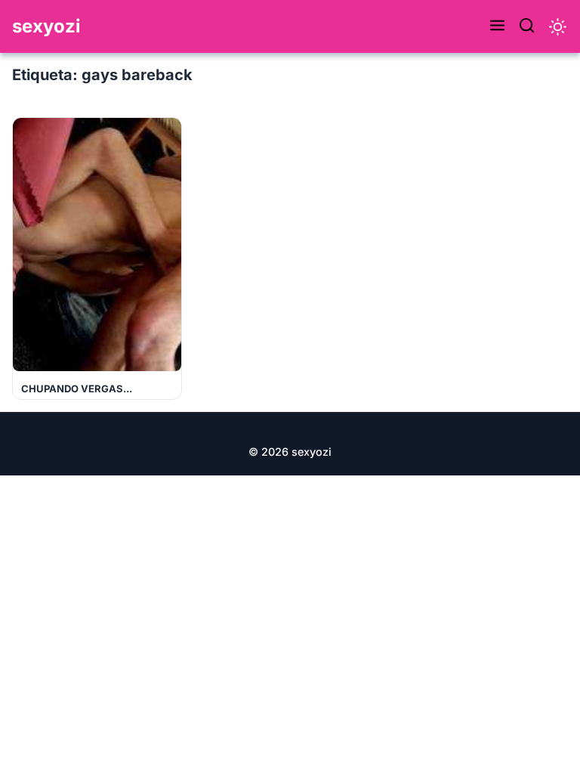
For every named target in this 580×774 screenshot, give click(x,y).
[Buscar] (526, 26)
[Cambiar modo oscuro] (558, 27)
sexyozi (46, 26)
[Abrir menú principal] (497, 26)
